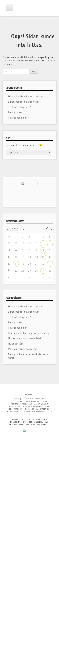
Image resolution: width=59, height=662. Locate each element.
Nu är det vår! (15, 343)
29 (43, 270)
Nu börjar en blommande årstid (25, 338)
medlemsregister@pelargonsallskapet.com (29, 409)
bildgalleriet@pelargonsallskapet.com (29, 406)
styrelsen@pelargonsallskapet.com (29, 401)
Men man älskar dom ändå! (22, 349)
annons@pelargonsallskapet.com (29, 399)
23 (50, 264)
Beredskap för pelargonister (23, 101)
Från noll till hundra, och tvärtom (25, 96)
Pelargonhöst (15, 112)
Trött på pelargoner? (19, 107)
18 (16, 264)
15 (43, 257)
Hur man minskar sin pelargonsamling (28, 333)
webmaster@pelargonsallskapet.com (29, 404)
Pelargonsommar (17, 117)
